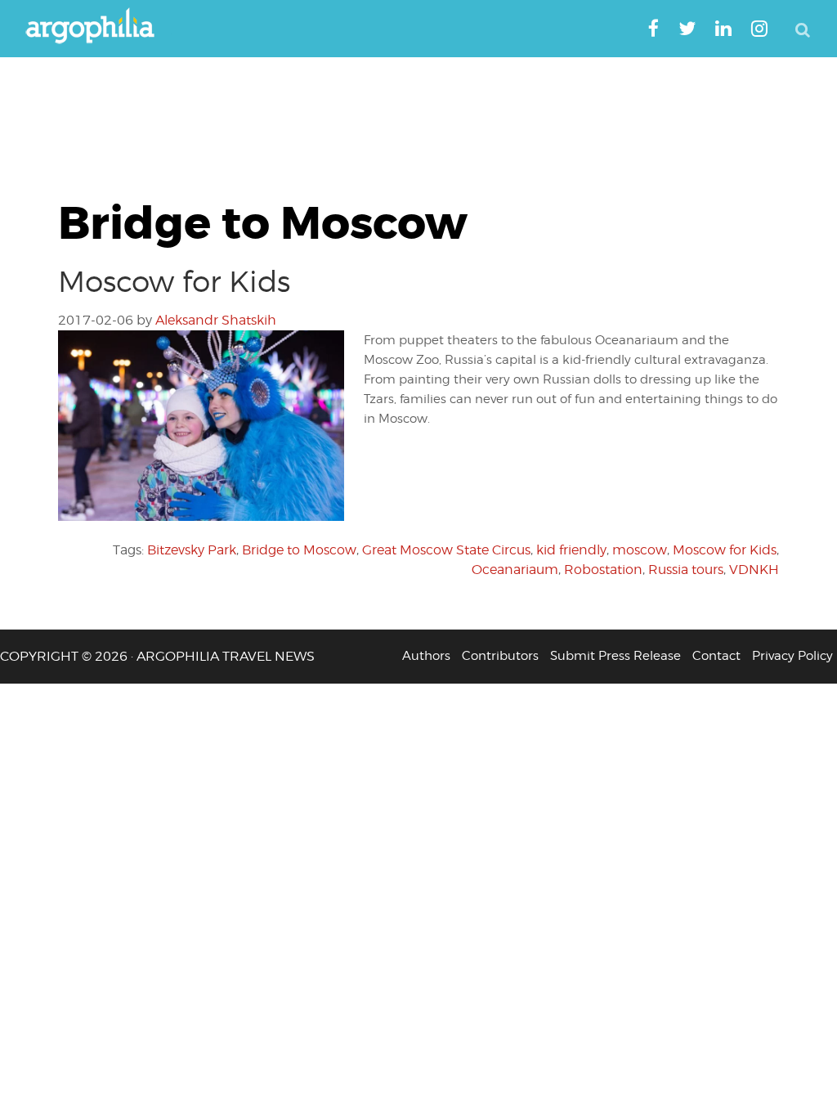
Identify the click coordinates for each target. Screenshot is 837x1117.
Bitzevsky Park (191, 550)
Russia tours (685, 569)
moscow (639, 550)
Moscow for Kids (174, 281)
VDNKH (754, 569)
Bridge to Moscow (299, 550)
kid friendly (571, 550)
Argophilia (98, 27)
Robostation (603, 569)
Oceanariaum (515, 569)
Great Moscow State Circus (446, 550)
